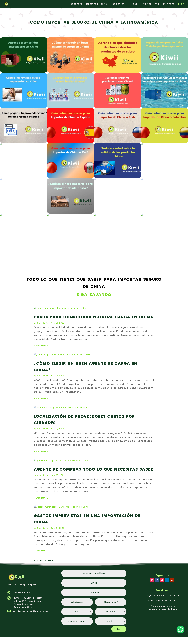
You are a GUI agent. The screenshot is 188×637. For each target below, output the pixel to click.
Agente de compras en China (163, 595)
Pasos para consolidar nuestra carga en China (93, 317)
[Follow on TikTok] (162, 580)
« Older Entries (43, 560)
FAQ (157, 4)
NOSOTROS (76, 4)
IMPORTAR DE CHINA (96, 4)
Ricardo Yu (43, 323)
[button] (180, 629)
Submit (119, 629)
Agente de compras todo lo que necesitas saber (93, 469)
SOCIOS (147, 4)
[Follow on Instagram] (152, 580)
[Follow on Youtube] (172, 580)
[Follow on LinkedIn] (167, 580)
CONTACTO (169, 4)
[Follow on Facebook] (157, 580)
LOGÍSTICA (118, 4)
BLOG (181, 4)
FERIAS (133, 4)
